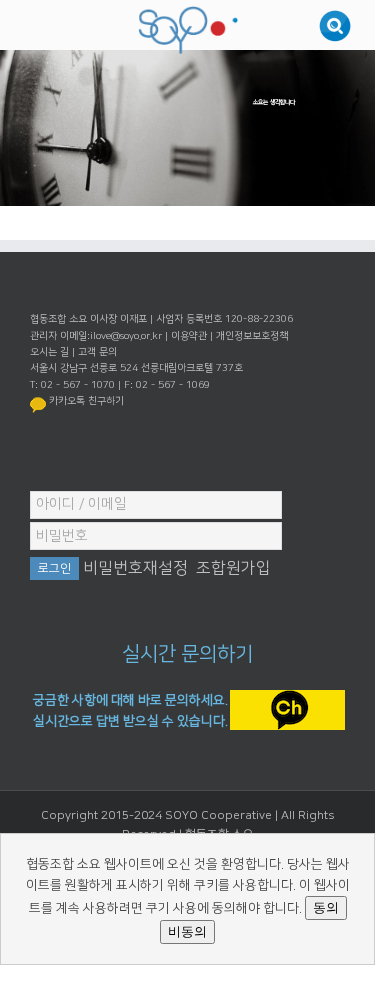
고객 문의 (97, 352)
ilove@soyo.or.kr (126, 336)
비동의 (187, 931)
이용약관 (189, 336)
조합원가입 (233, 568)
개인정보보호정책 (252, 336)
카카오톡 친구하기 (86, 401)
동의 (326, 907)
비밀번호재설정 (135, 568)
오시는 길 (49, 352)
